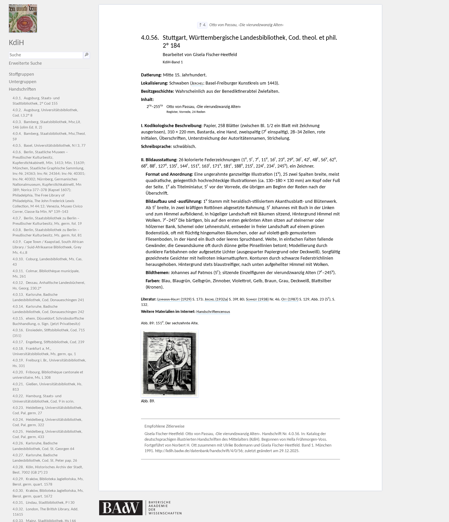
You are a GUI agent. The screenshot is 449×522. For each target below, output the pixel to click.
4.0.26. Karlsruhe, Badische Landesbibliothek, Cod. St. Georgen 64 (43, 446)
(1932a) (216, 299)
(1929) (174, 299)
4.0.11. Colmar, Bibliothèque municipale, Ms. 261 (46, 274)
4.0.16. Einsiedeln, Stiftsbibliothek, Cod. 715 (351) (49, 333)
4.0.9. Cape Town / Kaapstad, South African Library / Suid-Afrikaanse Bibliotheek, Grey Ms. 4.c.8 (48, 247)
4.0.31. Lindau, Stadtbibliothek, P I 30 (44, 503)
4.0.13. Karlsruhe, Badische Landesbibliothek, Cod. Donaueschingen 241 (48, 297)
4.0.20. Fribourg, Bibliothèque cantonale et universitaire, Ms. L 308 (48, 375)
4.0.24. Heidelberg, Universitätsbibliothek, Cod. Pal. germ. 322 (47, 422)
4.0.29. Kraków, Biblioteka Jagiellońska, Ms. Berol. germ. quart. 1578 (48, 481)
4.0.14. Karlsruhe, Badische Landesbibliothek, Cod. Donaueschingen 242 (48, 309)
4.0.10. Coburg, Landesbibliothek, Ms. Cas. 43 (48, 262)
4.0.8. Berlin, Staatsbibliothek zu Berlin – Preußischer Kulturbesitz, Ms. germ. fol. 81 (47, 232)
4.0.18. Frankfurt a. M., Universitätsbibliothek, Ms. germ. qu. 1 (44, 351)
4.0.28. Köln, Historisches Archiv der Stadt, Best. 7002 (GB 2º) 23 (48, 470)
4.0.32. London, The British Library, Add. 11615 (45, 512)
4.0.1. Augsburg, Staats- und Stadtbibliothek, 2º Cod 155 (36, 101)
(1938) (257, 299)
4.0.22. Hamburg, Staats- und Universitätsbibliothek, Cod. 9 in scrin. (43, 399)
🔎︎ (86, 55)
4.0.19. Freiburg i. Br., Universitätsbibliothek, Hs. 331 (49, 363)
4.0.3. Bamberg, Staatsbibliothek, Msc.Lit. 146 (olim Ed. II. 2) (47, 124)
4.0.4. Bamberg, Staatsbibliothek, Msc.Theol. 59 (49, 136)
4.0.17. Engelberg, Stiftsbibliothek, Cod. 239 (48, 342)
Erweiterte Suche (25, 63)
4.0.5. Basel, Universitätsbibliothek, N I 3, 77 (49, 146)
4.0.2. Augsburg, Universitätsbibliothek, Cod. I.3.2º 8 (45, 113)
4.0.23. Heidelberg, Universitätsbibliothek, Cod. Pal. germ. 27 (47, 410)
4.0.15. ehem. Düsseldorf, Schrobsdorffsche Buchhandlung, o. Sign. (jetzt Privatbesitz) (48, 321)
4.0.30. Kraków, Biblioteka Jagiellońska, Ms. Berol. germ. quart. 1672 (48, 493)
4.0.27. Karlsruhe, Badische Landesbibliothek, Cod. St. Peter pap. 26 (45, 458)
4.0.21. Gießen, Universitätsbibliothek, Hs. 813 (47, 387)
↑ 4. (202, 25)
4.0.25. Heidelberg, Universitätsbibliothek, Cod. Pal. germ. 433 (47, 434)
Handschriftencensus (213, 312)
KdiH (16, 43)
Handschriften (22, 89)
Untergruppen (22, 82)
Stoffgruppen (21, 74)
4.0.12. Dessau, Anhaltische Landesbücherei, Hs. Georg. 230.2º (49, 285)
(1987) (289, 299)
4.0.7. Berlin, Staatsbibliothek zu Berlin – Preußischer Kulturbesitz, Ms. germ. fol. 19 (47, 221)
